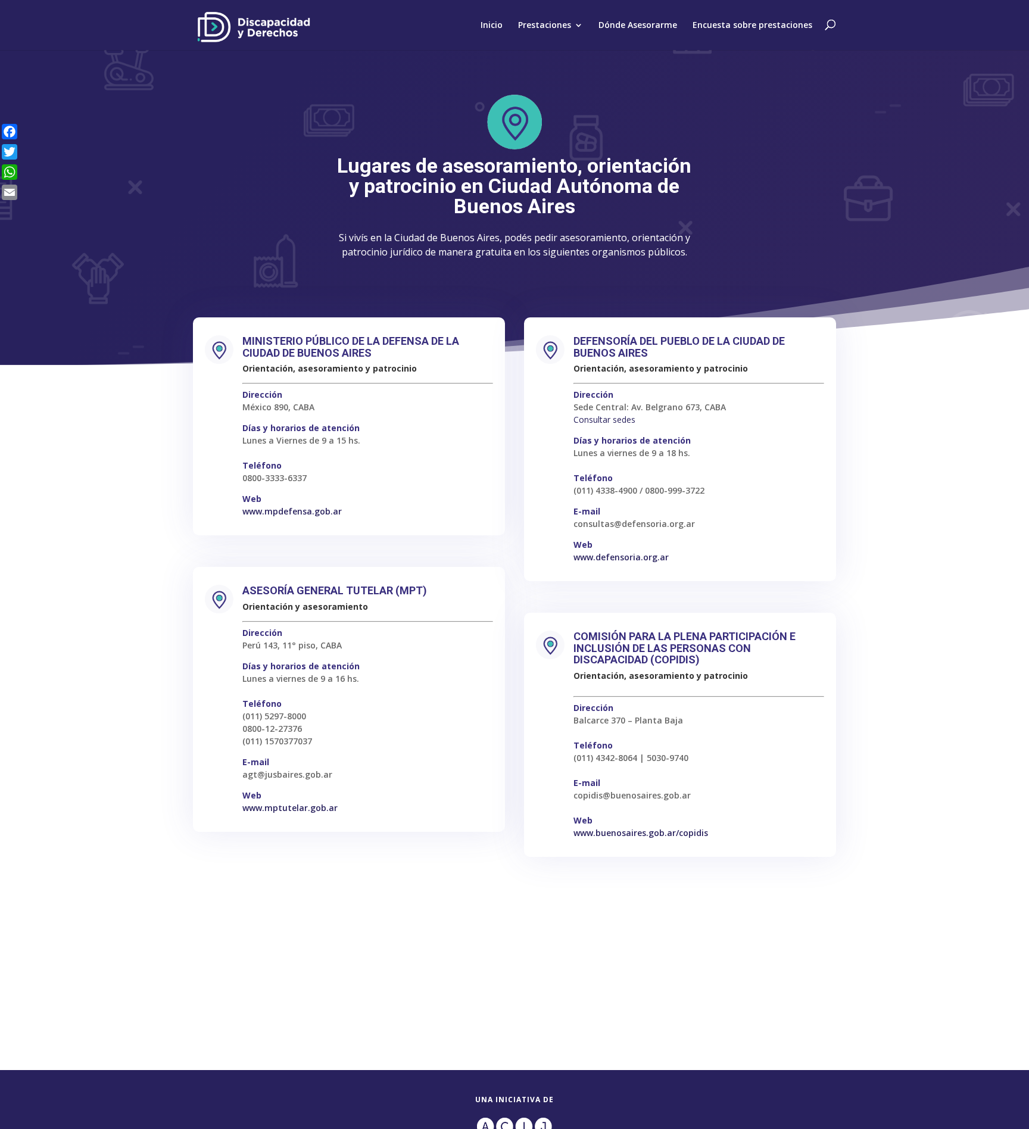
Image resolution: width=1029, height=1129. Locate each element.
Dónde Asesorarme (637, 25)
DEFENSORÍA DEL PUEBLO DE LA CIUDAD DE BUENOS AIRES (679, 347)
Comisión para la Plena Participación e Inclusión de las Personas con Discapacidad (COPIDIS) (684, 648)
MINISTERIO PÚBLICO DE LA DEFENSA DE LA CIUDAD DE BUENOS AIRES (350, 347)
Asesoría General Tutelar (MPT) (334, 590)
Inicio (492, 25)
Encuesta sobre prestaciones (752, 25)
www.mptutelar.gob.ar (290, 807)
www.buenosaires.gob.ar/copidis (640, 832)
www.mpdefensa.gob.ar (292, 511)
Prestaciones (544, 25)
